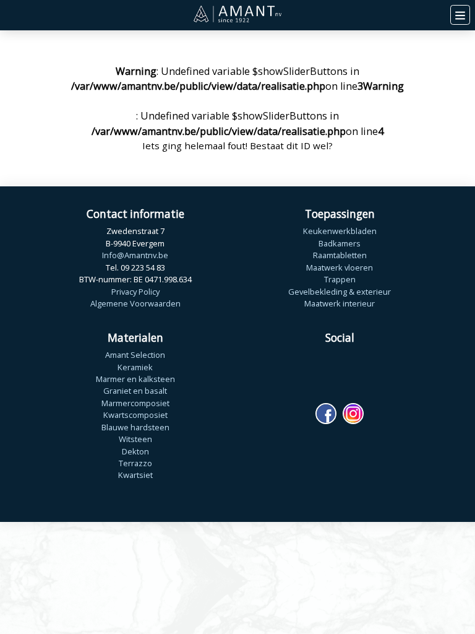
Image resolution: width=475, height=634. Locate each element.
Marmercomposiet (135, 403)
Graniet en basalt (135, 390)
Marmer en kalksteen (135, 378)
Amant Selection (135, 354)
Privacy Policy (135, 291)
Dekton (135, 451)
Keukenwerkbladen (340, 231)
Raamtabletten (340, 255)
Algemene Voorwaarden (135, 303)
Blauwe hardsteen (135, 427)
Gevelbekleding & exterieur (339, 291)
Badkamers (340, 243)
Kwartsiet (135, 474)
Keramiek (135, 367)
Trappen (340, 279)
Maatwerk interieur (339, 303)
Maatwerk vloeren (339, 267)
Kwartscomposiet (135, 414)
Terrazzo (135, 463)
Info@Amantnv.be (135, 255)
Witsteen (135, 439)
